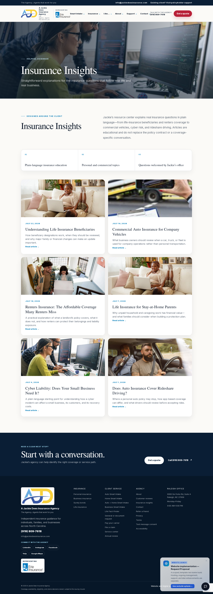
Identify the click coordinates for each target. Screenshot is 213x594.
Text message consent (146, 524)
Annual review (111, 536)
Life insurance (80, 507)
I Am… (108, 13)
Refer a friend (142, 511)
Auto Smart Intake (113, 494)
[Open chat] (205, 586)
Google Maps (37, 554)
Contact (145, 13)
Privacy (139, 516)
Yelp (25, 554)
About (119, 13)
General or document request (114, 517)
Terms (139, 520)
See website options (183, 585)
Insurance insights (144, 502)
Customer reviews (144, 498)
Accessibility (141, 528)
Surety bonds (80, 502)
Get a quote (183, 13)
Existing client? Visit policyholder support (171, 3)
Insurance (94, 13)
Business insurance (82, 498)
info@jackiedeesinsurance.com (131, 3)
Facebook (53, 548)
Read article (32, 247)
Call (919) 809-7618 (180, 460)
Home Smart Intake (113, 498)
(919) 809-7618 (161, 14)
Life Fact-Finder (112, 511)
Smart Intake (77, 13)
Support (132, 13)
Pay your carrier (112, 523)
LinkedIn (27, 548)
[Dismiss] (206, 560)
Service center (111, 531)
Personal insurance (82, 494)
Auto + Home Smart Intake (117, 502)
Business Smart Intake (115, 507)
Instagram (39, 548)
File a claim (110, 527)
